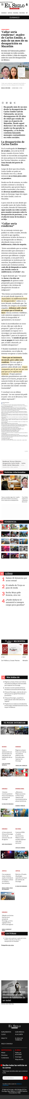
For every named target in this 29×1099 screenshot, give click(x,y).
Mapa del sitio (19, 1059)
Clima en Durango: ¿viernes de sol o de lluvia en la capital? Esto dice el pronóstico (16, 693)
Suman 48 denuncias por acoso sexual (16, 579)
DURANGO (4, 13)
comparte (14, 102)
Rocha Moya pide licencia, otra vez (13, 593)
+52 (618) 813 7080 (15, 1093)
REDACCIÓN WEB (5, 88)
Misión (3, 1052)
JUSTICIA (10, 13)
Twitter (7, 102)
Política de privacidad (18, 1053)
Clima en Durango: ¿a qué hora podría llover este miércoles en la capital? (15, 699)
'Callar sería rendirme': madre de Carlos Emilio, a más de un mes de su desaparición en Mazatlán (15, 939)
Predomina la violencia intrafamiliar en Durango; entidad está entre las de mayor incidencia (16, 705)
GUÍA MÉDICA (19, 1032)
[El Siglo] (14, 1030)
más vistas (11, 945)
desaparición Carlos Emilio (11, 463)
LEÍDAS (9, 573)
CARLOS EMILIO (5, 29)
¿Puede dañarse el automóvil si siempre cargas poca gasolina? (15, 602)
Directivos (4, 1055)
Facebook (3, 102)
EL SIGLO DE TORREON (19, 1039)
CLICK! (3, 1034)
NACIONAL (22, 13)
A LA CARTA (19, 1034)
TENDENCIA (10, 521)
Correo (11, 102)
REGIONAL (15, 13)
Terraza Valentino (15, 461)
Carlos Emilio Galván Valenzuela (14, 464)
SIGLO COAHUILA (7, 1044)
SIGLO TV (4, 1038)
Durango (14, 17)
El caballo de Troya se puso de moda (15, 586)
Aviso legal (18, 1057)
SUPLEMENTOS (6, 1032)
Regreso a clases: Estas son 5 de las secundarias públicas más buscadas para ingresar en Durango (15, 683)
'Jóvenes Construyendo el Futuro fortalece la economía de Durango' (15, 688)
